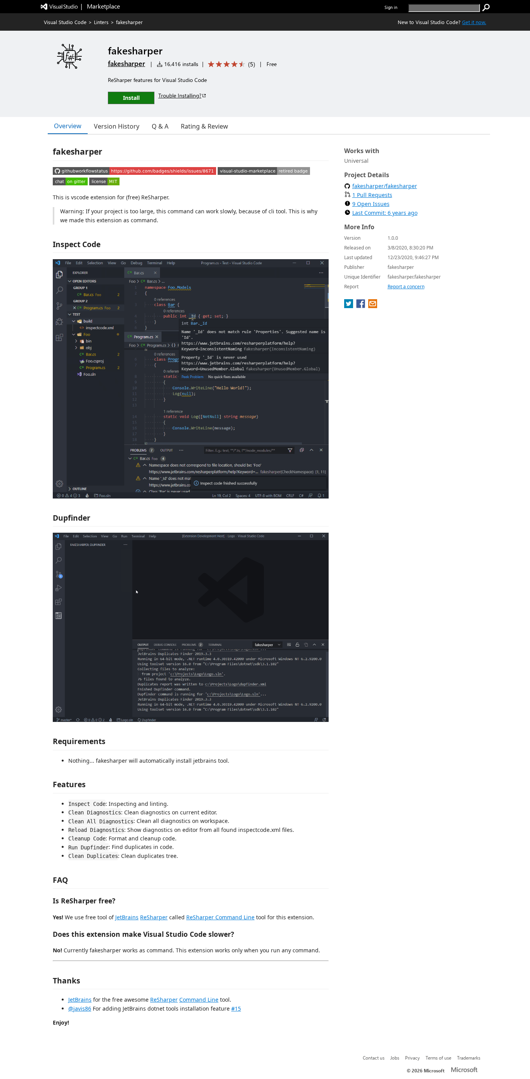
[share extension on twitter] (349, 306)
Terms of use (438, 1058)
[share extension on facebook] (361, 306)
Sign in (391, 7)
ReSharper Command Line (220, 917)
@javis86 (79, 1008)
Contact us (374, 1058)
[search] (486, 8)
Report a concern (406, 286)
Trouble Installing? (179, 95)
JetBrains (127, 917)
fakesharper (126, 63)
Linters (101, 22)
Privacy (412, 1058)
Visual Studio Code (65, 22)
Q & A (160, 126)
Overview (67, 126)
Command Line (198, 999)
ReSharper (154, 917)
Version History (116, 126)
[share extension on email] (372, 306)
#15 (236, 1008)
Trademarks (468, 1058)
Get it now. (474, 22)
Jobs (394, 1058)
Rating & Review (204, 126)
